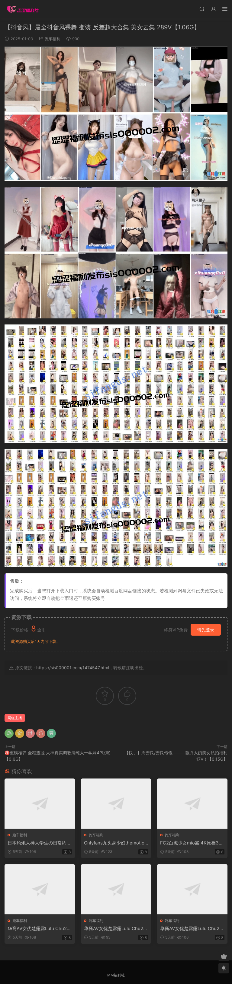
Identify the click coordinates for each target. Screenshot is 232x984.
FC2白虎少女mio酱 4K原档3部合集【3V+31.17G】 (191, 843)
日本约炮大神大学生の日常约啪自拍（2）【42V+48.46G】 (39, 843)
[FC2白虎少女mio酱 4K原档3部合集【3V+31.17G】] (192, 803)
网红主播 (15, 718)
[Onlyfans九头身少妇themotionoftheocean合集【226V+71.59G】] (116, 803)
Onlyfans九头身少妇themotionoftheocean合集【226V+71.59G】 (115, 843)
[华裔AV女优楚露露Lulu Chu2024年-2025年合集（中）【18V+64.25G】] (116, 889)
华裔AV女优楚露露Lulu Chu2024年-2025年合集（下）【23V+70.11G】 (192, 929)
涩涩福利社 (23, 9)
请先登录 (205, 629)
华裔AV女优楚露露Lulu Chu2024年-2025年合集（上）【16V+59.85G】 (39, 929)
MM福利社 (116, 975)
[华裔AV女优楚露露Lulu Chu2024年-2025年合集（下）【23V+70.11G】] (192, 889)
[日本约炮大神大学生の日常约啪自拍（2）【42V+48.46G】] (40, 803)
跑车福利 (52, 38)
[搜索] (202, 9)
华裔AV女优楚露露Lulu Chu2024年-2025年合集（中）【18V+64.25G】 (115, 929)
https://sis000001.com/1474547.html (72, 667)
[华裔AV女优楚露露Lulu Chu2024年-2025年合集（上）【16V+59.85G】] (40, 889)
